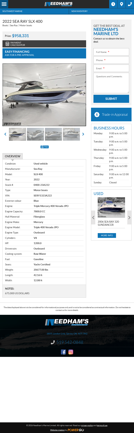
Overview (12, 156)
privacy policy (87, 425)
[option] (44, 94)
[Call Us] (130, 4)
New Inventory (79, 11)
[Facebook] (63, 352)
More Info (107, 235)
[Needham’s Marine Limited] (58, 4)
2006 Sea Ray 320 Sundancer (108, 223)
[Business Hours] (113, 4)
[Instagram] (70, 352)
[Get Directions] (121, 4)
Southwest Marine (12, 11)
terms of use (102, 425)
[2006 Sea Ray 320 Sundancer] (111, 207)
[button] (9, 95)
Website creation (57, 430)
